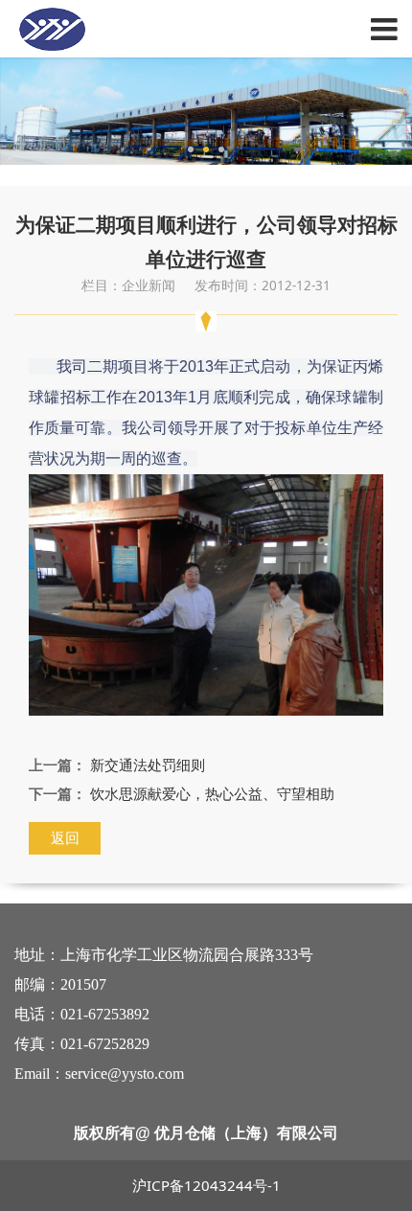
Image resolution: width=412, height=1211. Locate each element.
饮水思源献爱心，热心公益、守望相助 (212, 793)
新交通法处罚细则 (147, 764)
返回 (65, 837)
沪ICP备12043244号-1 (206, 1185)
